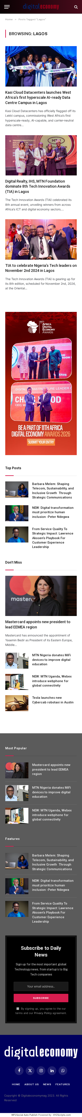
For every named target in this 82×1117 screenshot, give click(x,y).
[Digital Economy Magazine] (41, 7)
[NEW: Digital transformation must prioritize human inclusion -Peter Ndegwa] (16, 513)
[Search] (75, 7)
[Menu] (7, 7)
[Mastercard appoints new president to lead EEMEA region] (41, 596)
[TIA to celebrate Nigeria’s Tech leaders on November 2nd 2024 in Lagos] (41, 239)
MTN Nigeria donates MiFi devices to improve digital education (51, 659)
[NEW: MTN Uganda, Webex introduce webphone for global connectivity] (16, 682)
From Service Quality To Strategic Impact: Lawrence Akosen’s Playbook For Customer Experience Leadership (52, 538)
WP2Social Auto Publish (24, 1114)
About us (31, 1084)
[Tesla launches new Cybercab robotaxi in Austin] (16, 703)
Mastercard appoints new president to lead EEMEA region (51, 769)
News (47, 1084)
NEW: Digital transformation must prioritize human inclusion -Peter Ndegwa (53, 512)
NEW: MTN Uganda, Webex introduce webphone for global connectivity (52, 681)
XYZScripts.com (62, 1114)
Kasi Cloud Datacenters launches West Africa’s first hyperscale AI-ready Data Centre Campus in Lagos (38, 97)
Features (63, 1084)
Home (16, 1084)
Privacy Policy (43, 1013)
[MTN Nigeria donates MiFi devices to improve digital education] (16, 661)
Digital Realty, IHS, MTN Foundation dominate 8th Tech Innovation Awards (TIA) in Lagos (37, 186)
